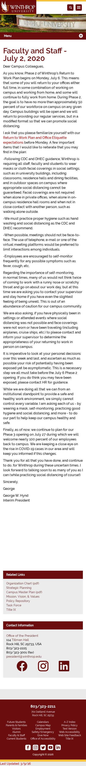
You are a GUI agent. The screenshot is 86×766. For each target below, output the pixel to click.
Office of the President (22, 636)
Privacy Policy (69, 725)
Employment (42, 728)
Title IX (11, 609)
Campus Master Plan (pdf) (24, 592)
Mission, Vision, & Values (22, 596)
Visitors (16, 728)
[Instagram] (43, 666)
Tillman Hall (20, 640)
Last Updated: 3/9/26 (15, 763)
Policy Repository (18, 601)
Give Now (43, 735)
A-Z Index (69, 722)
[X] (43, 747)
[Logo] (18, 7)
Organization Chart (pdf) (22, 583)
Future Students (16, 722)
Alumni (16, 732)
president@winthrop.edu (24, 656)
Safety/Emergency (43, 732)
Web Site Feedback (69, 735)
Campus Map (43, 725)
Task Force (13, 605)
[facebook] (28, 747)
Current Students (16, 738)
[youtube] (50, 747)
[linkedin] (58, 747)
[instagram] (35, 747)
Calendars (43, 722)
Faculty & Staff (16, 735)
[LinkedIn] (64, 666)
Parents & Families (16, 725)
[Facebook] (22, 666)
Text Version (70, 728)
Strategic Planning (19, 587)
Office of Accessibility (43, 738)
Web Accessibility (69, 732)
